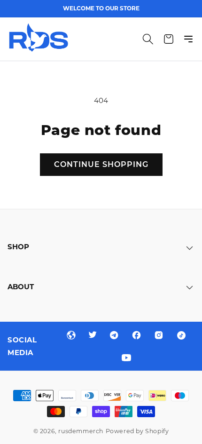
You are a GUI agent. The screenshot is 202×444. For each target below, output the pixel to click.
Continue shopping (101, 164)
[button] (148, 39)
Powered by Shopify (137, 431)
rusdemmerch (80, 431)
